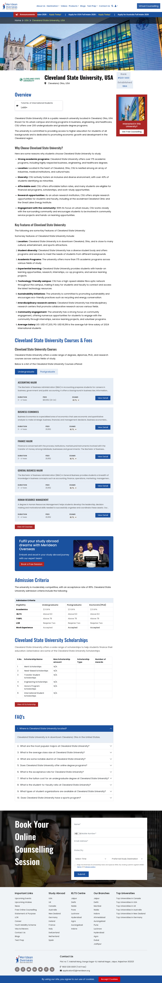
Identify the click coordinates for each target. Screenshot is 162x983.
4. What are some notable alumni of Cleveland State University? (51, 758)
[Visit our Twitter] (40, 969)
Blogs (83, 6)
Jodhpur (98, 944)
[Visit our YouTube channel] (28, 969)
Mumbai (97, 906)
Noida (73, 906)
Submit (81, 874)
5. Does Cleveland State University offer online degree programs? (52, 765)
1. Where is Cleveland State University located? (42, 728)
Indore (74, 928)
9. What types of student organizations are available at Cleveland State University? (61, 791)
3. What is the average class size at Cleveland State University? (51, 752)
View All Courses (24, 526)
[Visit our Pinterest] (46, 969)
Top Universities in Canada (128, 898)
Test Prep (91, 6)
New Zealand (55, 913)
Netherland (54, 936)
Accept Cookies (109, 979)
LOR (16, 917)
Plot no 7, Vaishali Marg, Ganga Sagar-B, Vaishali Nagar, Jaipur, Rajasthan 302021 (97, 961)
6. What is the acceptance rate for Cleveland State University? (50, 771)
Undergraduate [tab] (26, 371)
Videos (64, 6)
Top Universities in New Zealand (130, 913)
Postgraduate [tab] (47, 371)
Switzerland (54, 932)
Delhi (73, 902)
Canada (52, 906)
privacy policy (90, 867)
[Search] (112, 6)
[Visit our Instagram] (17, 969)
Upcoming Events (23, 898)
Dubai (96, 940)
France (52, 925)
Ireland (52, 921)
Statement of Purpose (25, 913)
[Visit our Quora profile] (52, 969)
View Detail (103, 398)
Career (18, 921)
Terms (79, 867)
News (17, 906)
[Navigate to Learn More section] (115, 6)
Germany (53, 917)
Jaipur (74, 898)
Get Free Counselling (131, 131)
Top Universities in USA (126, 902)
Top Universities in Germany (129, 917)
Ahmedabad (99, 917)
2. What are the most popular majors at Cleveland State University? (53, 746)
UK (50, 902)
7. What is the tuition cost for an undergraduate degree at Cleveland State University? (63, 778)
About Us (41, 6)
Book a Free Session (31, 564)
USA (26, 20)
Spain (51, 940)
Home (18, 20)
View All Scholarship (26, 704)
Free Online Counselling (26, 909)
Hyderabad (76, 917)
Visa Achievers (21, 928)
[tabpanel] (64, 453)
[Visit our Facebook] (23, 969)
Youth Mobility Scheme (25, 925)
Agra (73, 921)
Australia (53, 909)
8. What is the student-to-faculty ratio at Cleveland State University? (54, 784)
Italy (51, 928)
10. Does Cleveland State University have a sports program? (49, 797)
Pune (73, 909)
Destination (52, 6)
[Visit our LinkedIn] (34, 969)
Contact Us (104, 6)
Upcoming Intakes (23, 902)
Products (73, 6)
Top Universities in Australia (129, 909)
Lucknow (75, 913)
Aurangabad (77, 925)
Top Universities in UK (126, 906)
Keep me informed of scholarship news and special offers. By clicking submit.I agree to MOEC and (110, 866)
